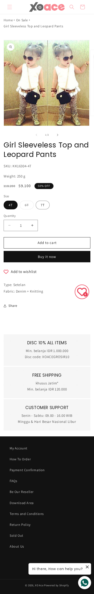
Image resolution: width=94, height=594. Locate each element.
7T (43, 205)
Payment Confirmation (27, 470)
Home (8, 20)
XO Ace (39, 585)
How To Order (20, 459)
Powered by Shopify (56, 585)
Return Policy (20, 524)
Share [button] (12, 305)
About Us (17, 546)
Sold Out (16, 535)
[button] (9, 7)
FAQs (13, 481)
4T (11, 205)
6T (29, 206)
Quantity (10, 216)
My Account (18, 448)
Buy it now (47, 256)
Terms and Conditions (27, 514)
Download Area (22, 503)
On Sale (22, 20)
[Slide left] (36, 135)
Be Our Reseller (22, 492)
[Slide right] (57, 135)
